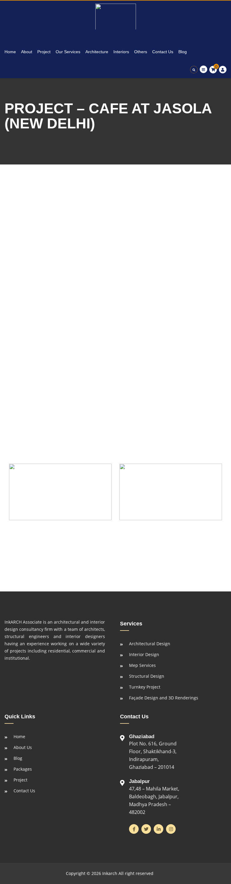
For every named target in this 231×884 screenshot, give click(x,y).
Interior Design (144, 654)
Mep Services (142, 665)
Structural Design (146, 676)
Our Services (68, 51)
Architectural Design (149, 643)
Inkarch (109, 873)
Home (10, 51)
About (26, 51)
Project (44, 51)
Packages (23, 769)
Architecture (96, 51)
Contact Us (162, 51)
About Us (23, 747)
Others (140, 51)
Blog (182, 51)
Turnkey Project (144, 687)
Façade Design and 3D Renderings (163, 698)
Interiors (121, 51)
